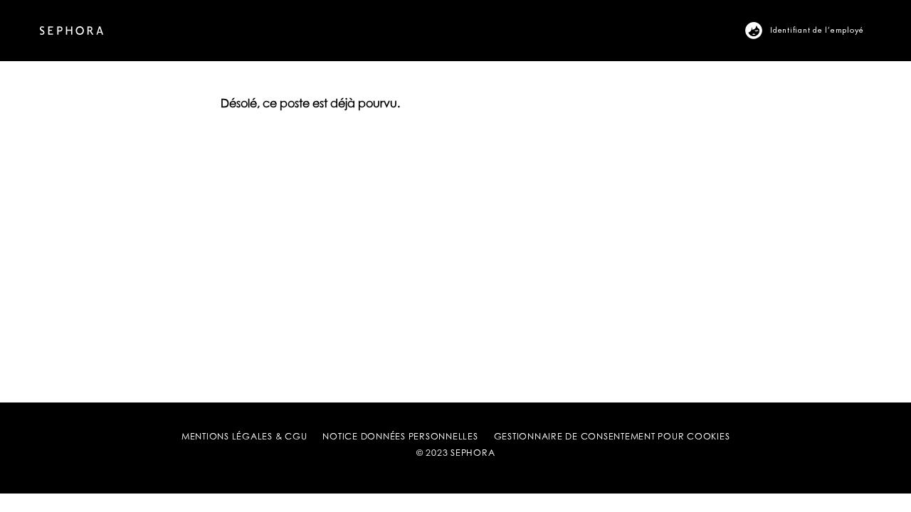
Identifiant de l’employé (817, 29)
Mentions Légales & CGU (244, 437)
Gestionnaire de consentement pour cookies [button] (612, 437)
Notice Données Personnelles (400, 437)
